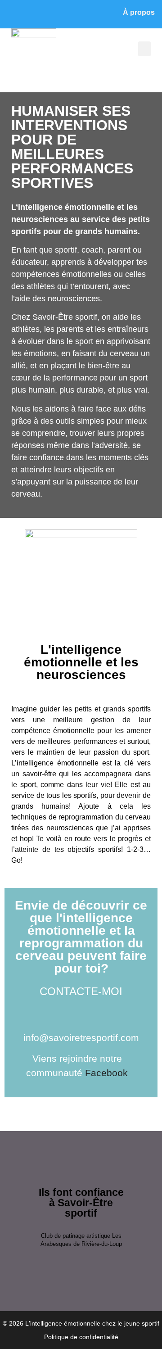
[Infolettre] (35, 14)
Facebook (106, 1073)
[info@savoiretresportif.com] (14, 14)
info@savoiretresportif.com (81, 1037)
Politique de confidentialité (81, 1336)
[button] (144, 48)
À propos (139, 12)
